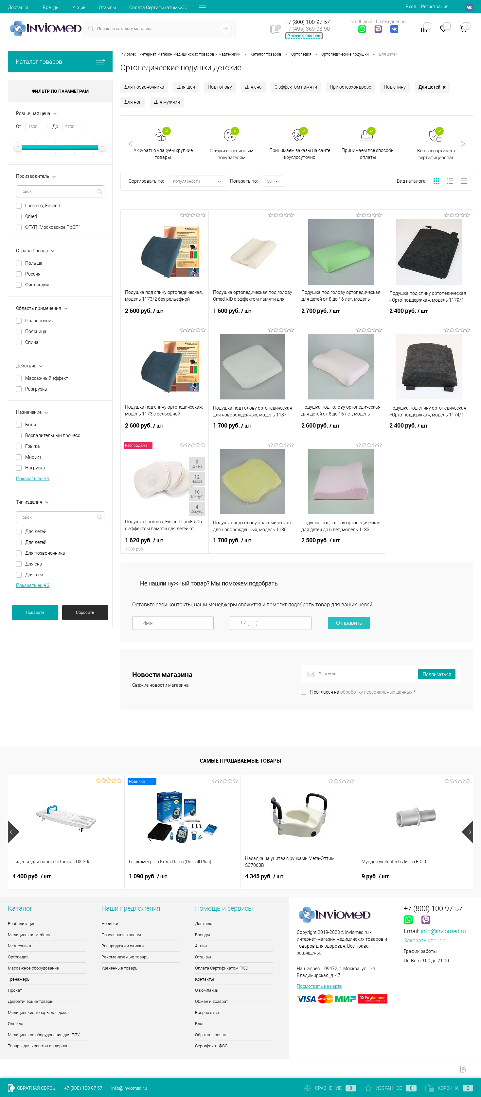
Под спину (395, 87)
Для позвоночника (45, 553)
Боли (30, 424)
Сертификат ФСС (211, 1045)
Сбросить (85, 612)
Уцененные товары (119, 968)
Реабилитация (21, 923)
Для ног (132, 102)
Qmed (31, 216)
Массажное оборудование (33, 968)
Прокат (15, 990)
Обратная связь (210, 1034)
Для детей (35, 531)
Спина (32, 342)
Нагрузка (35, 467)
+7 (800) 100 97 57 (83, 1088)
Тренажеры (19, 979)
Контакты (204, 979)
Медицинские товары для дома (38, 1012)
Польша (34, 263)
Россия (33, 274)
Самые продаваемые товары (240, 760)
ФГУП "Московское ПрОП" (52, 227)
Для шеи (34, 574)
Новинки (109, 923)
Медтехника (19, 945)
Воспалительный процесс (52, 435)
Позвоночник (39, 320)
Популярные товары (121, 934)
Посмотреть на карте (319, 986)
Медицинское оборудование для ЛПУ (44, 1034)
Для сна (33, 563)
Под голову (220, 87)
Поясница (35, 331)
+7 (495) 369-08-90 (307, 29)
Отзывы (107, 7)
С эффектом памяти (296, 87)
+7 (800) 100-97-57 (307, 22)
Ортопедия (18, 956)
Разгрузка (36, 389)
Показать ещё (32, 478)
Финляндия (37, 284)
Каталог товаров (39, 61)
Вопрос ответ (208, 1012)
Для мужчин (167, 102)
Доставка (18, 7)
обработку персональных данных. (377, 692)
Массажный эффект (46, 378)
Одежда (15, 1023)
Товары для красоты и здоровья (39, 1045)
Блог (199, 1023)
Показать (35, 612)
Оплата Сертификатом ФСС (158, 7)
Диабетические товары (30, 1001)
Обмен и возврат (211, 1001)
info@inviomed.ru (443, 931)
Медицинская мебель (29, 934)
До (55, 126)
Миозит (33, 457)
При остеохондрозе (350, 87)
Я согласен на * (363, 692)
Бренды (51, 7)
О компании (206, 990)
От (18, 126)
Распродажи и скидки (122, 945)
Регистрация (435, 6)
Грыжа (32, 446)
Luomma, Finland (42, 205)
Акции (79, 7)
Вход (411, 6)
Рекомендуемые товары (125, 956)
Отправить (349, 623)
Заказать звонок (304, 35)
